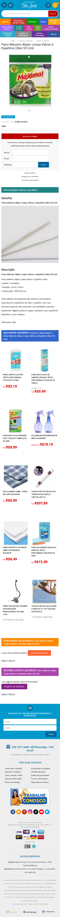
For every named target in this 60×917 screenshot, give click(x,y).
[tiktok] (35, 811)
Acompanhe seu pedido (40, 768)
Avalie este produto (39, 653)
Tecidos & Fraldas (26, 41)
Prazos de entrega (12, 782)
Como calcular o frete (13, 775)
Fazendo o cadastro (13, 772)
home (13, 41)
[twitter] (47, 811)
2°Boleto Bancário (38, 772)
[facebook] (12, 811)
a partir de (35, 445)
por (4, 387)
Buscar (53, 13)
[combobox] (30, 13)
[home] (29, 7)
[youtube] (41, 811)
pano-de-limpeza (42, 41)
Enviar (43, 164)
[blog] (18, 811)
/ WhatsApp (38, 747)
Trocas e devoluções (39, 779)
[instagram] (30, 811)
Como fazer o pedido (13, 768)
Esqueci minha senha (13, 779)
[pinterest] (24, 811)
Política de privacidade (40, 775)
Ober (3, 126)
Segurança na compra (40, 782)
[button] (28, 110)
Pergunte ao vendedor (14, 686)
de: (32, 388)
